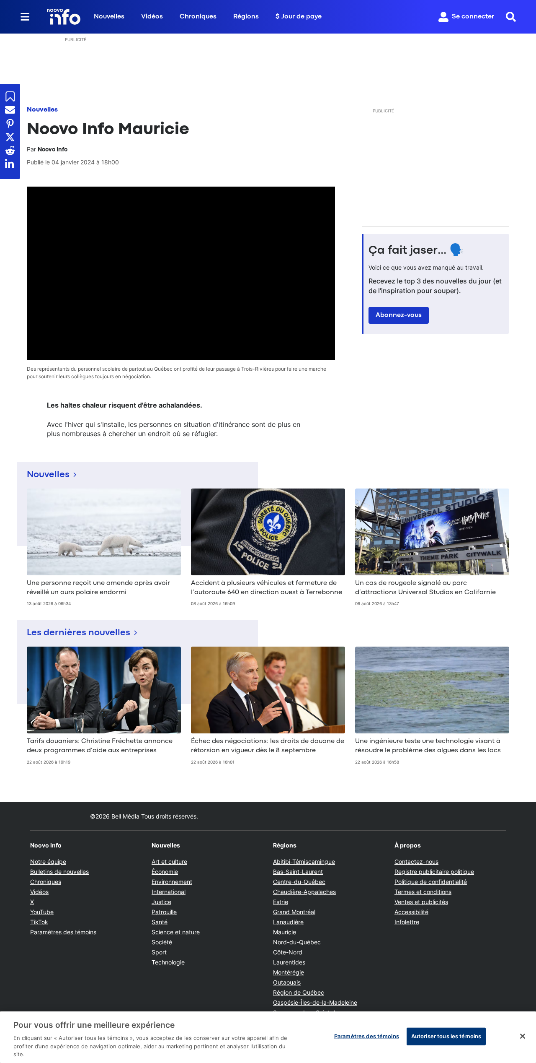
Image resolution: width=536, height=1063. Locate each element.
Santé (160, 921)
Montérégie (288, 972)
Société (162, 942)
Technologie (168, 962)
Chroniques (198, 17)
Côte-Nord (287, 952)
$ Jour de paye (299, 17)
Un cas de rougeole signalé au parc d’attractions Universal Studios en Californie (425, 587)
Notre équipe (48, 861)
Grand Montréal (294, 911)
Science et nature (176, 932)
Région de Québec (298, 992)
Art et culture (169, 861)
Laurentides (289, 962)
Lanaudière (288, 921)
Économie (165, 871)
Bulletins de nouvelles (59, 871)
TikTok (39, 921)
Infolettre (406, 921)
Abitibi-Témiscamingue (304, 861)
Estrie (280, 901)
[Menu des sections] (25, 16)
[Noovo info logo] (63, 17)
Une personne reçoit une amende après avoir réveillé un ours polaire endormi (98, 587)
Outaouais (287, 982)
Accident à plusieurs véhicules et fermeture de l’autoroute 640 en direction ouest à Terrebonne (266, 587)
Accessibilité (411, 911)
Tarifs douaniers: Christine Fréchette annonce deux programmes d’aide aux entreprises (100, 746)
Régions (246, 17)
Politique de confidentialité (430, 881)
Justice (161, 901)
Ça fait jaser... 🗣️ (416, 251)
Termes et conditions (422, 891)
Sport (159, 952)
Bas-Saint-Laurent (298, 871)
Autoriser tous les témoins (446, 1036)
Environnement (172, 881)
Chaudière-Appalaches (304, 891)
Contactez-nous (416, 861)
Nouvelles (109, 17)
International (169, 891)
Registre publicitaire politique (434, 871)
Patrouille (164, 911)
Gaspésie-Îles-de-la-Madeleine (315, 1002)
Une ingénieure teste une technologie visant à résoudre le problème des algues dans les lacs (428, 746)
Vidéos (152, 17)
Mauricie (284, 932)
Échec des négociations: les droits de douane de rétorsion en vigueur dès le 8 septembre (267, 746)
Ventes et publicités (421, 901)
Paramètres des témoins (63, 932)
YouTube (42, 911)
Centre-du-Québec (299, 881)
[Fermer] (522, 1036)
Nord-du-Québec (297, 942)
